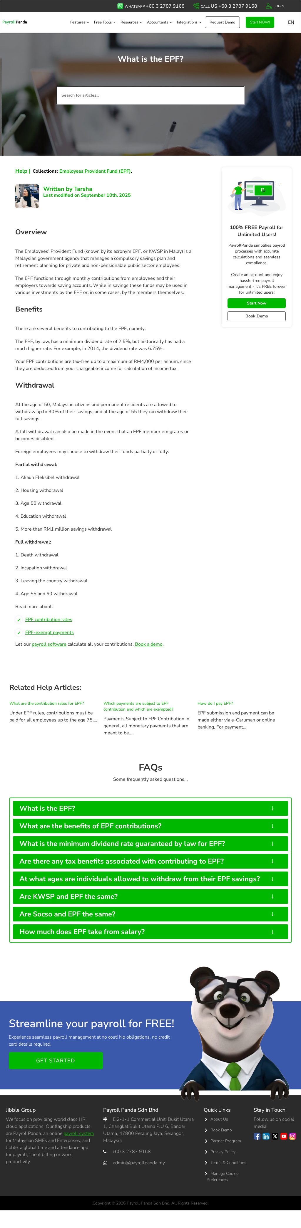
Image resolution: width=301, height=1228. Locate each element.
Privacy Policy (222, 1152)
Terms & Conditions (228, 1162)
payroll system (78, 1133)
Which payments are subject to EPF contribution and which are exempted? (138, 706)
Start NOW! (260, 22)
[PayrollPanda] (15, 22)
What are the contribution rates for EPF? (46, 703)
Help (21, 170)
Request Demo (222, 22)
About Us (219, 1119)
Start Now (256, 303)
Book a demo (149, 644)
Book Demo (256, 316)
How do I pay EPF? (215, 703)
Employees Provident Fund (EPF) (95, 171)
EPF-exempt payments (49, 632)
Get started (55, 1060)
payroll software (49, 644)
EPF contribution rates (48, 619)
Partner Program (225, 1141)
